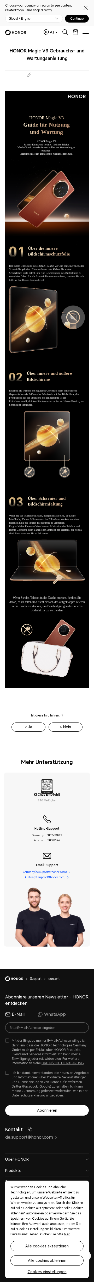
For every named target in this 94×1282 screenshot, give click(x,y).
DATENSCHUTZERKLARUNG (63, 1063)
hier (67, 1234)
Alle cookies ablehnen (47, 1260)
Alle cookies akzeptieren (47, 1246)
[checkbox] (47, 1052)
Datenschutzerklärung (28, 1095)
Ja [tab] (30, 727)
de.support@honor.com (29, 1137)
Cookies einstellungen (47, 1272)
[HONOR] (17, 979)
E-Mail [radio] (18, 1014)
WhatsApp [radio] (55, 1014)
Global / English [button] (20, 18)
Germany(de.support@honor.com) (45, 872)
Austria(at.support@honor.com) (45, 877)
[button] (29, 75)
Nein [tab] (67, 727)
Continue (77, 18)
